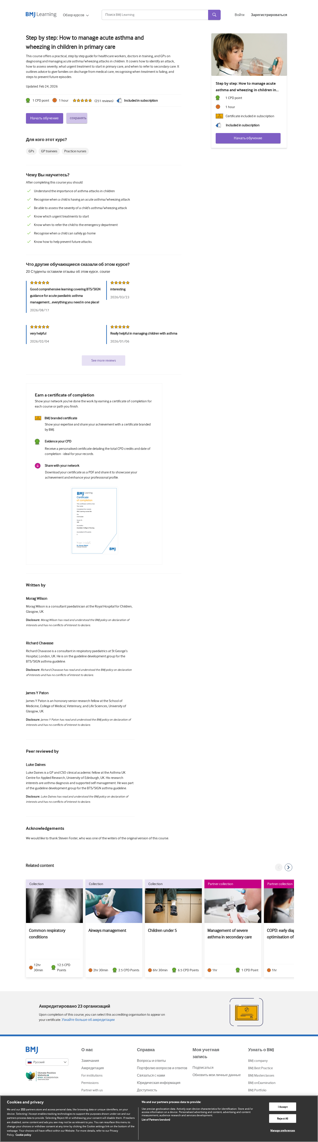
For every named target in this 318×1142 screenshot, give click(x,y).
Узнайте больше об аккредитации (88, 1020)
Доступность (147, 1090)
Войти (239, 15)
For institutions (92, 1075)
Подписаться (203, 1068)
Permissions (90, 1083)
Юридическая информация (158, 1083)
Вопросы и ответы (151, 1061)
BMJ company (258, 1061)
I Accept (282, 1106)
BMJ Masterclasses (261, 1075)
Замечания (90, 1061)
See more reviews (103, 360)
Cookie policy (23, 1134)
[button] (279, 867)
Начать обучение (44, 118)
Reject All (282, 1118)
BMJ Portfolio (257, 1090)
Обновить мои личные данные (217, 1075)
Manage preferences (282, 1130)
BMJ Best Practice (260, 1068)
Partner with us (92, 1090)
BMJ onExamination (262, 1083)
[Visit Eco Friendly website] (47, 1077)
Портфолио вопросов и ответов (162, 1068)
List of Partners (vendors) (156, 1119)
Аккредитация (92, 1068)
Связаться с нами (151, 1075)
